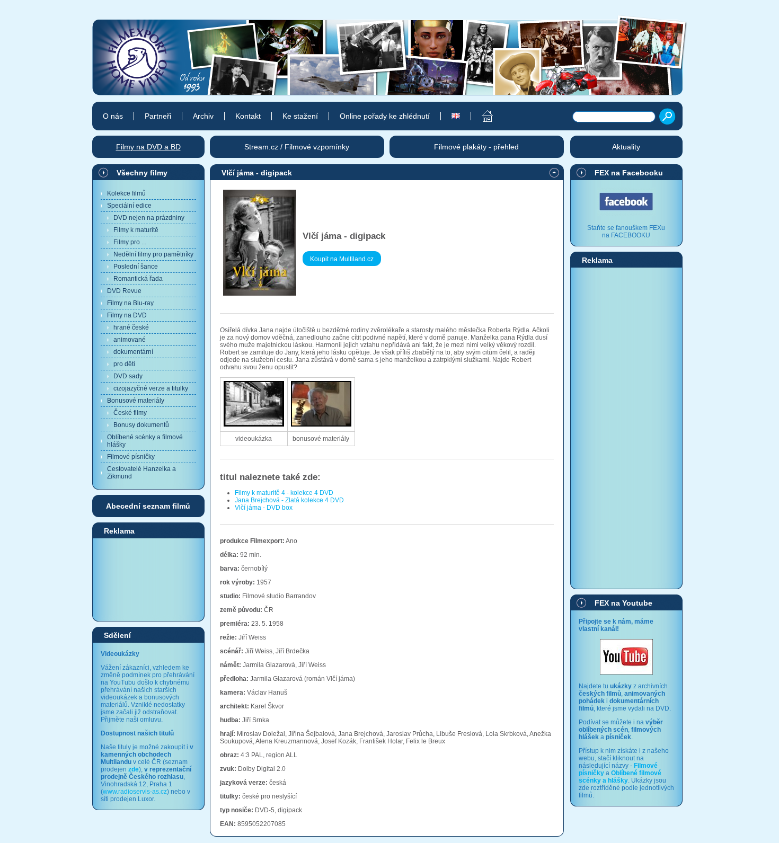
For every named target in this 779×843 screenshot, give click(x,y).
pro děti (124, 364)
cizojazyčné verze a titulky (150, 388)
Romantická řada (138, 278)
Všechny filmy (142, 172)
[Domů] (481, 116)
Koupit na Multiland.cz (342, 259)
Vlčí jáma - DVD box (264, 507)
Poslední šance (135, 266)
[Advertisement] (148, 579)
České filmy (130, 412)
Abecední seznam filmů (148, 506)
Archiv (203, 116)
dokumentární (133, 352)
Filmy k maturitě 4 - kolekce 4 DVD (284, 492)
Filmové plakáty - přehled (476, 147)
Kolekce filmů (126, 193)
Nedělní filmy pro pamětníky (153, 254)
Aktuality (626, 147)
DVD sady (128, 376)
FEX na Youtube (623, 603)
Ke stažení (300, 116)
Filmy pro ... (129, 242)
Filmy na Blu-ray (130, 303)
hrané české (131, 327)
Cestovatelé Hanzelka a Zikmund (141, 472)
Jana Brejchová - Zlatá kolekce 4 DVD (289, 500)
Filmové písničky (131, 456)
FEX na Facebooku (629, 172)
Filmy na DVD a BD (148, 147)
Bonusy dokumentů (141, 425)
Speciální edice (129, 205)
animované (129, 339)
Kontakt (248, 116)
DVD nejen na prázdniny (148, 217)
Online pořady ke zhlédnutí (385, 116)
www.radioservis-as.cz (135, 791)
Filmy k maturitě (135, 230)
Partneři (158, 116)
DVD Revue (124, 291)
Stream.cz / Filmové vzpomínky (296, 147)
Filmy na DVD (127, 315)
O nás (113, 116)
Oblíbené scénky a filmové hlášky (145, 440)
